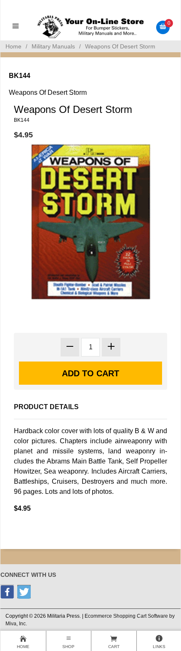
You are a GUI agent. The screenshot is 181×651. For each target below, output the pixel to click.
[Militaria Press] (90, 26)
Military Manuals (53, 46)
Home (13, 46)
